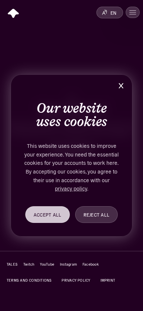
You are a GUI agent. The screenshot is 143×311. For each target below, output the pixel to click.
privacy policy (71, 188)
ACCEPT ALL (48, 215)
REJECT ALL (96, 215)
